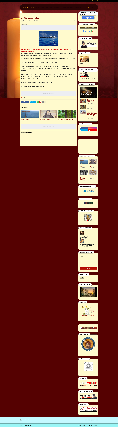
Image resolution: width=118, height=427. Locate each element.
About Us (84, 425)
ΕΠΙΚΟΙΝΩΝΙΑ (30, 0)
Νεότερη (23, 143)
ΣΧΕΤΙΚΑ (25, 0)
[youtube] (97, 1)
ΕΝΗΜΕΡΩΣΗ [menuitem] (49, 7)
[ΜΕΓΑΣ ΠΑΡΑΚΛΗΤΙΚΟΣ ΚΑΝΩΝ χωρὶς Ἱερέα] (83, 101)
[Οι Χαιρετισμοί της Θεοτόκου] (83, 107)
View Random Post (88, 17)
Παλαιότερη (72, 143)
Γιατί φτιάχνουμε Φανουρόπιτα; (92, 176)
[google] (84, 133)
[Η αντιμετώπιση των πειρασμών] (67, 114)
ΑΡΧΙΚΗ (21, 0)
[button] (88, 7)
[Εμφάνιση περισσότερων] (45, 102)
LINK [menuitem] (85, 7)
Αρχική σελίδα (24, 15)
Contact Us (89, 425)
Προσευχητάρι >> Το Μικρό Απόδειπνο (87, 93)
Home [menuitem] (37, 7)
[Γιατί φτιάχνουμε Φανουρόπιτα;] (93, 172)
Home (79, 425)
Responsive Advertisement (48, 27)
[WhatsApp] (38, 102)
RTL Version (95, 425)
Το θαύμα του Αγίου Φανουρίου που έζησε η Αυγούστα (83, 177)
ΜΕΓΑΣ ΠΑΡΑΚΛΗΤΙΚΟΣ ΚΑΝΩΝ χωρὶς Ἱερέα (91, 100)
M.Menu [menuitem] (42, 7)
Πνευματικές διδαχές (31, 15)
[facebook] (92, 1)
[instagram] (92, 128)
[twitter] (95, 1)
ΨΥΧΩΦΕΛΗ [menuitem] (56, 7)
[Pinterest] (40, 102)
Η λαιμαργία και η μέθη (26, 119)
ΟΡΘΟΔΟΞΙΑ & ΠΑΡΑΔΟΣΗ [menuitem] (67, 7)
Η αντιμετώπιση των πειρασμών (66, 119)
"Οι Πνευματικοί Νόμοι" (45, 119)
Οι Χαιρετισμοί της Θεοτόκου (91, 106)
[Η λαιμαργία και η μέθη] (30, 114)
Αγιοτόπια (29, 425)
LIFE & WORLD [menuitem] (78, 7)
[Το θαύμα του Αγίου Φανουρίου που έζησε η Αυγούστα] (84, 172)
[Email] (43, 102)
